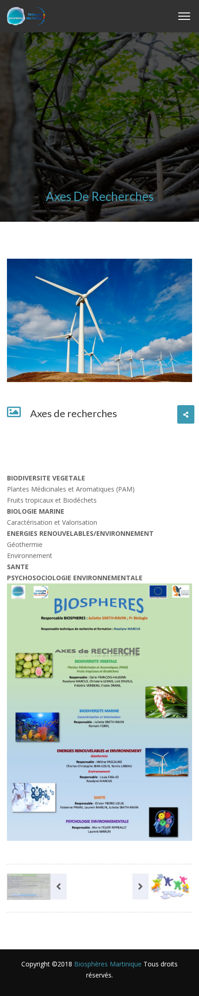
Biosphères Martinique (108, 964)
